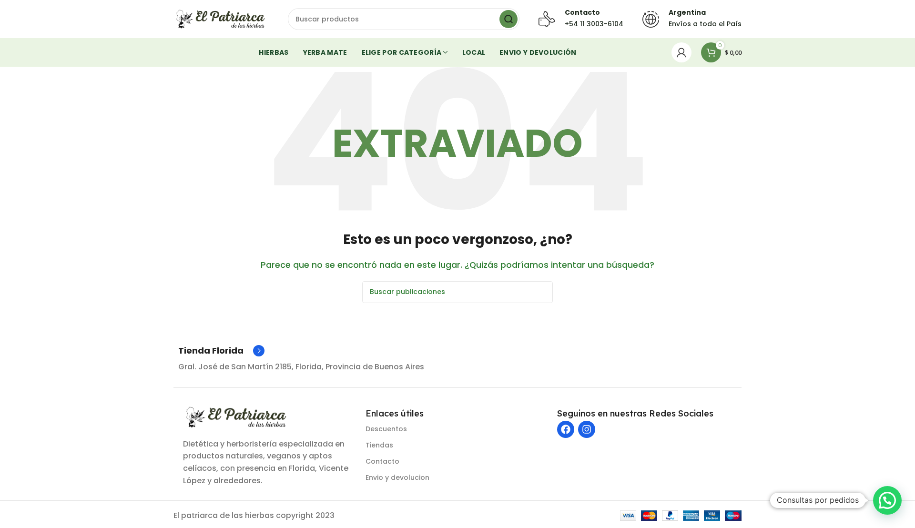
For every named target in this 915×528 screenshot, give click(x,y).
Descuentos (386, 429)
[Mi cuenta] (681, 52)
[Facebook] (565, 429)
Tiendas (379, 445)
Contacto (382, 461)
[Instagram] (586, 429)
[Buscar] (508, 19)
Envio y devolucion (397, 477)
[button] (887, 500)
